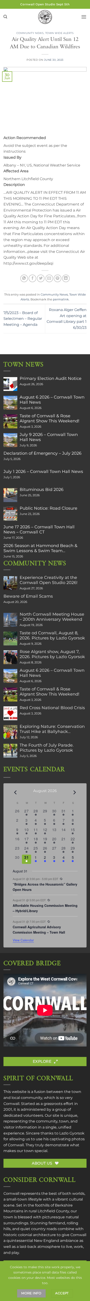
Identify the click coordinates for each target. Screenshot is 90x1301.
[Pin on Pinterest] (57, 278)
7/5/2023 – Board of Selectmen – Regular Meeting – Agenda (22, 319)
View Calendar (23, 940)
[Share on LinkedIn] (66, 278)
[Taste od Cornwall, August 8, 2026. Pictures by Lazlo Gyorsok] (10, 638)
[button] (5, 16)
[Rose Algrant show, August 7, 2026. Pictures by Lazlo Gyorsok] (10, 657)
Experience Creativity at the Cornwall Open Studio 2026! (49, 580)
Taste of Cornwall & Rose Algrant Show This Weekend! (49, 418)
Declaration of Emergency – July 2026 (42, 453)
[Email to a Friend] (49, 278)
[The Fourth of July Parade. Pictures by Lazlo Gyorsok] (10, 751)
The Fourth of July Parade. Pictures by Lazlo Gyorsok (47, 748)
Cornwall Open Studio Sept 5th (45, 4)
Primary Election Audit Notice (50, 378)
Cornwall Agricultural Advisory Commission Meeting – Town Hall (39, 930)
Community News (30, 33)
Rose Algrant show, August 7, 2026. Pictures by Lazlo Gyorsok (52, 654)
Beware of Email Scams (28, 596)
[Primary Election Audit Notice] (10, 384)
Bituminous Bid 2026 (41, 489)
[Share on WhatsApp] (24, 278)
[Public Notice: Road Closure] (10, 514)
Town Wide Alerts (59, 33)
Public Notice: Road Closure (48, 508)
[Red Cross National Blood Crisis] (10, 713)
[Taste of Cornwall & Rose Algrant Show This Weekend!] (10, 421)
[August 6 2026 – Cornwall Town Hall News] (10, 403)
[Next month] (75, 792)
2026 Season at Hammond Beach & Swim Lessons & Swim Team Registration (40, 548)
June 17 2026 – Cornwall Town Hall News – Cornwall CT (39, 529)
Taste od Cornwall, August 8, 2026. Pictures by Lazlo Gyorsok (52, 635)
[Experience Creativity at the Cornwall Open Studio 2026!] (10, 583)
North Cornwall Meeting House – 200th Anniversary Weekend (52, 617)
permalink (61, 299)
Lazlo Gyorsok (71, 1133)
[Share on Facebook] (32, 278)
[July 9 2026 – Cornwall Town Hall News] (10, 440)
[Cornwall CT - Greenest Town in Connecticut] (45, 17)
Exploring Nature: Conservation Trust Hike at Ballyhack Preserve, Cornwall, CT (52, 729)
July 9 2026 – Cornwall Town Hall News (49, 437)
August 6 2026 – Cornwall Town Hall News (52, 400)
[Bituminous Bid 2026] (10, 495)
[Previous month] (15, 792)
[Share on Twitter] (41, 278)
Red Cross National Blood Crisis (52, 707)
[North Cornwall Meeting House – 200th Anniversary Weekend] (10, 620)
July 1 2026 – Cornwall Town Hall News (43, 471)
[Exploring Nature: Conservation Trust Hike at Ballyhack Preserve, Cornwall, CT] (10, 732)
